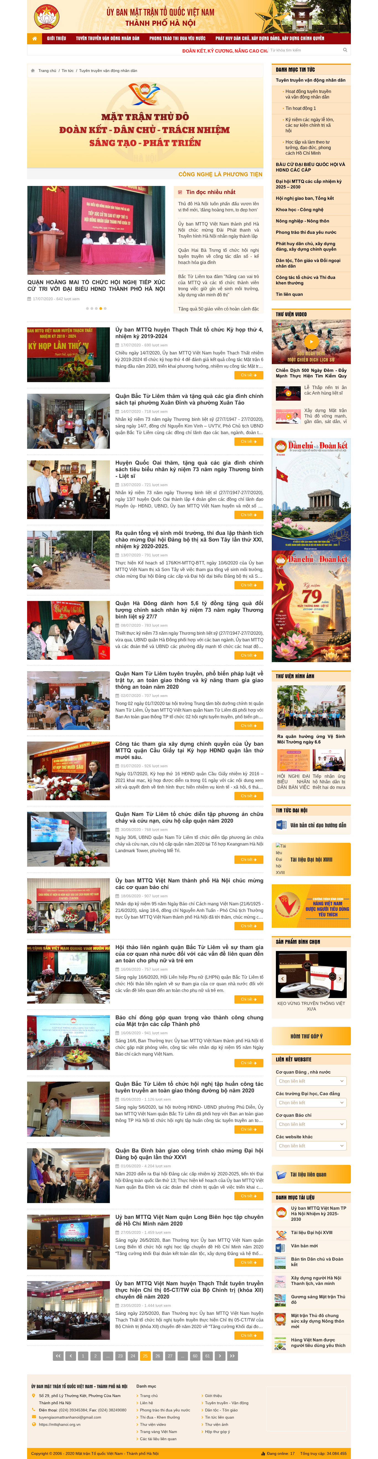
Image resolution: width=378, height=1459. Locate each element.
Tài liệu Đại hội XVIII (311, 1232)
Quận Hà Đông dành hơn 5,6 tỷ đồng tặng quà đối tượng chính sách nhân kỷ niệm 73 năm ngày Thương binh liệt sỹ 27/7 (189, 610)
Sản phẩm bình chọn (298, 941)
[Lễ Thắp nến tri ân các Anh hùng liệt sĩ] (288, 393)
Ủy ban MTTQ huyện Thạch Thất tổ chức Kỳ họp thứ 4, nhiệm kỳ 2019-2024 (189, 332)
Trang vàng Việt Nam (158, 1431)
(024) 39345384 (73, 1410)
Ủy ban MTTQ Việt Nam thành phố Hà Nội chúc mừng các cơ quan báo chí (189, 883)
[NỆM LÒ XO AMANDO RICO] (318, 974)
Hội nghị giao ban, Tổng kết (305, 198)
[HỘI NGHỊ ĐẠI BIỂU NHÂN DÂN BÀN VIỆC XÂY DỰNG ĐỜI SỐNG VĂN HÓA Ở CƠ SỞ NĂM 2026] (293, 760)
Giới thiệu (56, 38)
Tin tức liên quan (219, 1417)
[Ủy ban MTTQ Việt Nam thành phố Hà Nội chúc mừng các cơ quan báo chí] (68, 905)
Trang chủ (47, 70)
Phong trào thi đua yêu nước (177, 38)
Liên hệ (146, 1403)
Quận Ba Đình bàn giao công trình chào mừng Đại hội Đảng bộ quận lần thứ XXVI (189, 1153)
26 (158, 1356)
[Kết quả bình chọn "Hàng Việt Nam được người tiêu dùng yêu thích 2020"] (311, 906)
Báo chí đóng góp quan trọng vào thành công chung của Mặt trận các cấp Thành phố (189, 1020)
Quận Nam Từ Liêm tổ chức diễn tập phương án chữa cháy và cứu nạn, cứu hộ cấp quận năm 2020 (189, 817)
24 (133, 1356)
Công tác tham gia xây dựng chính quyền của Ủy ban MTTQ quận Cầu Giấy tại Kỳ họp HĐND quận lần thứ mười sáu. (189, 750)
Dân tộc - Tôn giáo (221, 1410)
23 (120, 1356)
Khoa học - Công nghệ (299, 209)
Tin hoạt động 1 (301, 108)
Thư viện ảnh (216, 1424)
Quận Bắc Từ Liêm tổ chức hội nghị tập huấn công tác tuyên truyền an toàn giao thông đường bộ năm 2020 (189, 1087)
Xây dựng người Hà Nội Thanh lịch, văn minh (316, 1281)
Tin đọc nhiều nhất (210, 192)
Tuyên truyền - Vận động (226, 1403)
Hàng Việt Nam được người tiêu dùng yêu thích (318, 1343)
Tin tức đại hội (291, 810)
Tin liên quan (289, 294)
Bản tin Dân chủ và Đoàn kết (317, 1262)
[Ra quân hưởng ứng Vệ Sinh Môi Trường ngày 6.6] (311, 707)
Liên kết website (293, 1059)
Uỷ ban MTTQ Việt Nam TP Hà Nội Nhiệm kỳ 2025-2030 (318, 1214)
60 (195, 1356)
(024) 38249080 (112, 1410)
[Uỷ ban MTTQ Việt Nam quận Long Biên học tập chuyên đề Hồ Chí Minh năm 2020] (68, 1242)
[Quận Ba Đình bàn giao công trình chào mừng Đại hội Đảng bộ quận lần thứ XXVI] (68, 1175)
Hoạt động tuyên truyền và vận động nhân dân (308, 94)
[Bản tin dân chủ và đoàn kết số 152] (311, 494)
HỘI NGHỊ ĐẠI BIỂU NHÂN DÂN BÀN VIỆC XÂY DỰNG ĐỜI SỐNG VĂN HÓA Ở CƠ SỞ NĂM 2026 (293, 782)
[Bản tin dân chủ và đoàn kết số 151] (311, 606)
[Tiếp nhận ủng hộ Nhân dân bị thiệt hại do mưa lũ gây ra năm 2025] (329, 760)
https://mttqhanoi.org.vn (60, 1424)
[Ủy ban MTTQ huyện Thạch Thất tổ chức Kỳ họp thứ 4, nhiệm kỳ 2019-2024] (68, 354)
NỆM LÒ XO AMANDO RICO (318, 1003)
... (108, 1356)
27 (170, 1356)
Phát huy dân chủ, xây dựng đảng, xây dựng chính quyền (270, 38)
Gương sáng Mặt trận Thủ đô (318, 1299)
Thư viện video (291, 314)
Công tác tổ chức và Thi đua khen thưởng (305, 280)
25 (145, 1356)
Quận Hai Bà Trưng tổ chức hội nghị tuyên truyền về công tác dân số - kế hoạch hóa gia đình (218, 256)
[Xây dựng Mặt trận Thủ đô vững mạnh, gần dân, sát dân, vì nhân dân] (288, 416)
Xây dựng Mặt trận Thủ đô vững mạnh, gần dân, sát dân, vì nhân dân (325, 416)
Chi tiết (246, 375)
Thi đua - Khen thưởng (160, 1417)
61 (207, 1356)
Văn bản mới (304, 1245)
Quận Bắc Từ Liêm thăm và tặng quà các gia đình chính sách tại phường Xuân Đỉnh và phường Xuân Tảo (189, 399)
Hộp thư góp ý (217, 1431)
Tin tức (68, 70)
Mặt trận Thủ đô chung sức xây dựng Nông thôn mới (317, 1321)
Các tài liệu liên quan (158, 1439)
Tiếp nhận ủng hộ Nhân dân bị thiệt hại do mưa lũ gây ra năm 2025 (329, 782)
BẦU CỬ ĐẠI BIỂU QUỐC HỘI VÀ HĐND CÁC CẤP (310, 167)
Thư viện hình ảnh (295, 676)
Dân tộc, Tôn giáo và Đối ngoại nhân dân (308, 263)
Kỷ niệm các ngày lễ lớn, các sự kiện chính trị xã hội (310, 125)
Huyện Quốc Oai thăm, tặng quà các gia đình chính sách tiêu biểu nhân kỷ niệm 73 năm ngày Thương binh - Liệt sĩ (189, 469)
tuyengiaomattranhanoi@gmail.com (70, 1417)
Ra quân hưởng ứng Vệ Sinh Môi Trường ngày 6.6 (311, 739)
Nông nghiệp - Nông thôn (302, 221)
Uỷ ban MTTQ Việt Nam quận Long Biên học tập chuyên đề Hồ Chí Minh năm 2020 (189, 1220)
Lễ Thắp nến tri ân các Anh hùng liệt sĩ (325, 390)
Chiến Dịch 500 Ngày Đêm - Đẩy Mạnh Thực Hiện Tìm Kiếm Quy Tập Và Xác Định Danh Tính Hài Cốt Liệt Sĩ (311, 373)
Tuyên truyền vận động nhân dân (107, 38)
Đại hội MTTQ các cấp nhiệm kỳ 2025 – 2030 (309, 184)
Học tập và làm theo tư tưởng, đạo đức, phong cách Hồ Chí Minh (308, 148)
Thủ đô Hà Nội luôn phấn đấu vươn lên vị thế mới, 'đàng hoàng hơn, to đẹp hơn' (218, 206)
